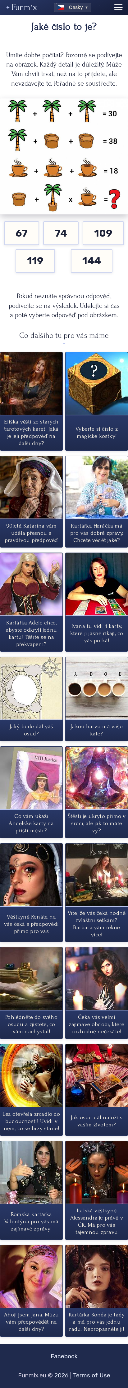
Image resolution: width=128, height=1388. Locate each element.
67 (22, 233)
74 (61, 233)
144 (91, 261)
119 (35, 261)
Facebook (64, 1356)
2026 (61, 1375)
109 (103, 233)
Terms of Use (91, 1375)
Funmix (24, 7)
